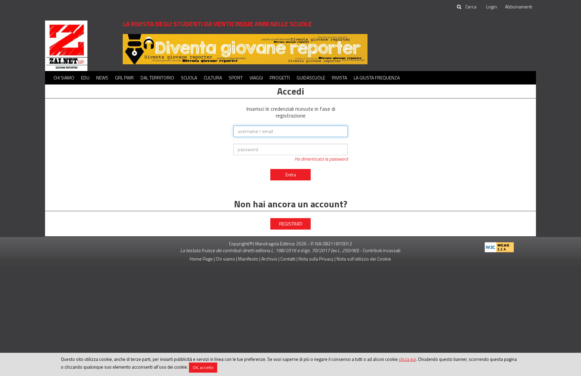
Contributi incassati (381, 250)
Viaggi (256, 77)
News (102, 77)
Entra (290, 174)
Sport (236, 77)
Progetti (280, 77)
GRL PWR (124, 77)
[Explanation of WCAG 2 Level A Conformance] (499, 245)
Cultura (213, 77)
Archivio (269, 258)
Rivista (339, 77)
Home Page (201, 258)
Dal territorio (157, 77)
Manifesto (248, 258)
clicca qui (407, 359)
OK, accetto (203, 367)
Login (491, 6)
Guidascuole (311, 77)
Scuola (189, 77)
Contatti (288, 258)
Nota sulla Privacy (316, 258)
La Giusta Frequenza (377, 77)
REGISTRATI (290, 223)
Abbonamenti (518, 6)
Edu (85, 77)
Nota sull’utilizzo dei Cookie (364, 258)
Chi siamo (63, 77)
